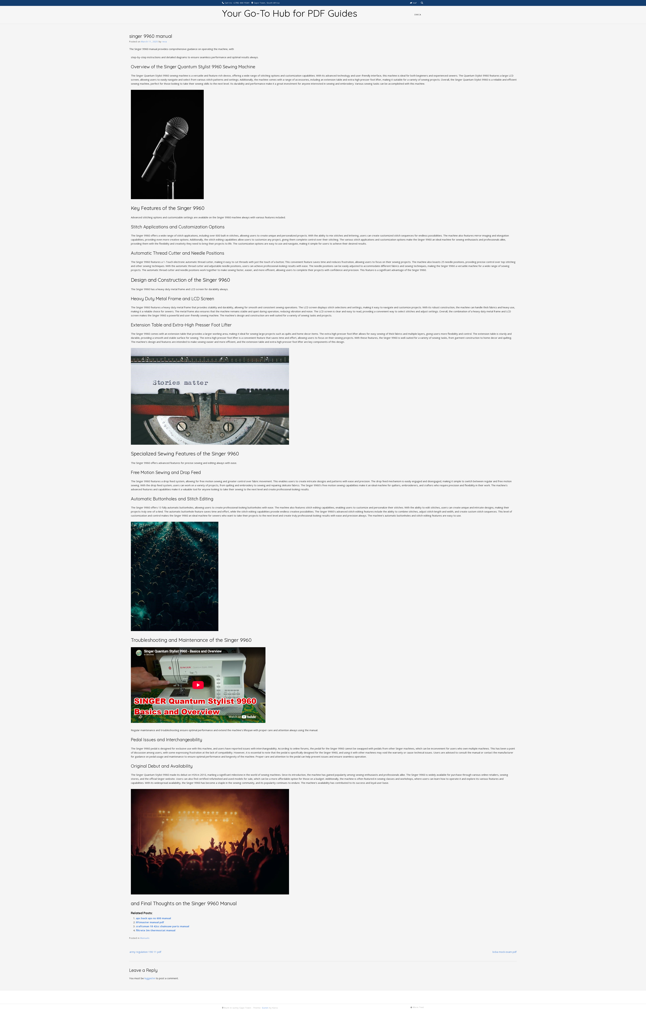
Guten (265, 1007)
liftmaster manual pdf (150, 922)
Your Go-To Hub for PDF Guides (289, 13)
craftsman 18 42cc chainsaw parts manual (162, 926)
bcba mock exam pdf (504, 951)
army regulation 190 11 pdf (145, 951)
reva (164, 41)
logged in (150, 978)
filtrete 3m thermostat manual (155, 930)
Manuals (144, 938)
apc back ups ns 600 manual (153, 918)
